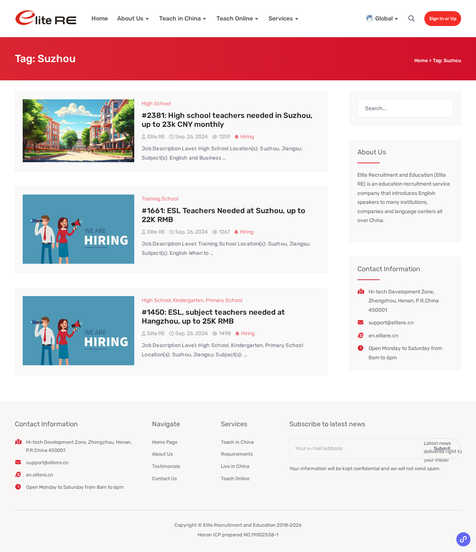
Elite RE (156, 137)
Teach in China (180, 18)
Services (280, 18)
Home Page (164, 442)
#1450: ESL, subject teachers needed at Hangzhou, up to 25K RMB (213, 316)
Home (99, 18)
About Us (130, 18)
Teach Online (234, 18)
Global (384, 18)
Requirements (237, 454)
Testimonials (166, 466)
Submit (442, 448)
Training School (160, 199)
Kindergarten (188, 300)
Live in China (235, 466)
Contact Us (164, 478)
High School (156, 103)
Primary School (224, 300)
